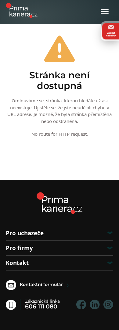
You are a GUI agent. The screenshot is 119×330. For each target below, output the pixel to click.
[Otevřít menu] (104, 12)
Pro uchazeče (25, 233)
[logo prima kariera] (22, 10)
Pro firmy (19, 248)
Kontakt (17, 263)
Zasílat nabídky (111, 34)
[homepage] (59, 203)
